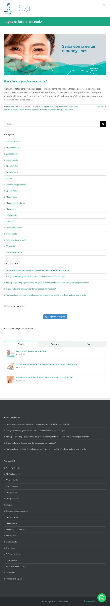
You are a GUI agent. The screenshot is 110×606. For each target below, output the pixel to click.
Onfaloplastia (11, 215)
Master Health (12, 106)
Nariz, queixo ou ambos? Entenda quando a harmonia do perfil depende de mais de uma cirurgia (46, 295)
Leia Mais (100, 106)
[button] (101, 597)
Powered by (95, 601)
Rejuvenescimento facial (16, 240)
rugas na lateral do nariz (22, 110)
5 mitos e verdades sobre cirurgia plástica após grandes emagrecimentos (46, 364)
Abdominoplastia (13, 147)
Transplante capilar (14, 252)
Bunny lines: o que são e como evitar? (25, 81)
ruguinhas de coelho (39, 110)
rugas (71, 106)
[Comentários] (89, 344)
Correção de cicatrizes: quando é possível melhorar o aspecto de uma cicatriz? (39, 270)
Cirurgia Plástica (47, 106)
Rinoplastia (10, 246)
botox (61, 106)
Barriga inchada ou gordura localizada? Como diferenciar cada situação (35, 276)
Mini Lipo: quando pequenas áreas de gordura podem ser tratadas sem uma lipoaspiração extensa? (47, 283)
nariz (66, 106)
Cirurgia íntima (12, 166)
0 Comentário (67, 110)
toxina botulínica (54, 110)
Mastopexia (11, 209)
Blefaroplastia (12, 154)
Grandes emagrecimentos (17, 184)
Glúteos (9, 178)
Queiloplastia (11, 234)
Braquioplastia (12, 160)
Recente (55, 344)
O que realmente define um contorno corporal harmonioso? (31, 289)
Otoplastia (10, 221)
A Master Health (13, 141)
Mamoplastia (11, 197)
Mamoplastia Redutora (15, 203)
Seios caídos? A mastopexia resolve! (31, 351)
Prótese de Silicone (14, 227)
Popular (21, 344)
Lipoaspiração (12, 191)
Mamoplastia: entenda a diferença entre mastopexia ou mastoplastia (44, 377)
